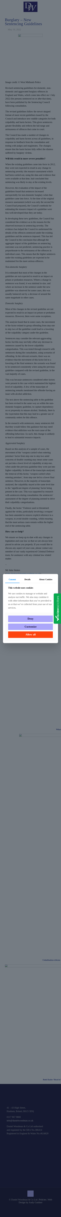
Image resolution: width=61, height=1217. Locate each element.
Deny (30, 618)
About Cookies (45, 579)
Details (27, 579)
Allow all (30, 634)
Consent (12, 579)
